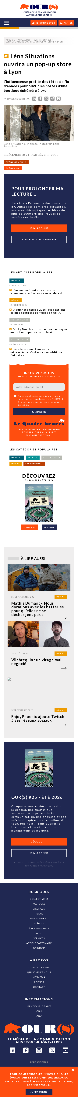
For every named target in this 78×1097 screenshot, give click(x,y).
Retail (39, 913)
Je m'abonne (39, 228)
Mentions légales (39, 1006)
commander (29, 527)
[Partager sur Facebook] (40, 99)
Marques (39, 903)
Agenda (39, 982)
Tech (39, 933)
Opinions (39, 948)
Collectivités (39, 898)
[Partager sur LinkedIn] (34, 99)
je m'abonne (39, 1091)
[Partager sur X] (46, 99)
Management (39, 918)
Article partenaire (39, 943)
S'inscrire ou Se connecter (39, 239)
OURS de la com (39, 967)
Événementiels (39, 928)
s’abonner (49, 527)
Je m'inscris (39, 411)
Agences (39, 908)
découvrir (39, 841)
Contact (39, 987)
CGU (39, 1011)
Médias (39, 923)
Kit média (39, 977)
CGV (39, 1016)
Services (39, 938)
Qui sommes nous (39, 972)
